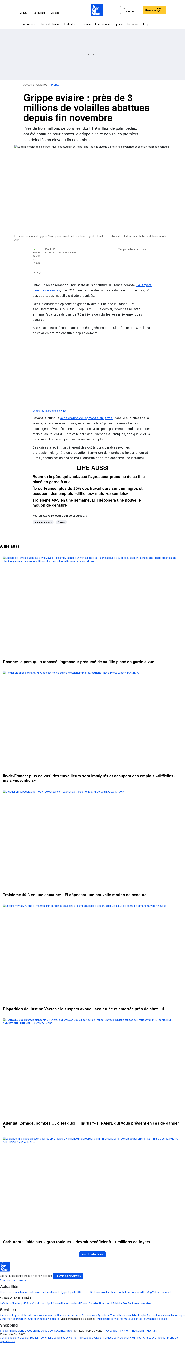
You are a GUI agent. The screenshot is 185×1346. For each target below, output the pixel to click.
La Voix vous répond (41, 1315)
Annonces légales (156, 1318)
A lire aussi (10, 546)
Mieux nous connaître (109, 1318)
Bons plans (17, 1330)
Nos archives (89, 1315)
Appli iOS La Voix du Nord (32, 1303)
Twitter (124, 1330)
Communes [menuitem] (28, 24)
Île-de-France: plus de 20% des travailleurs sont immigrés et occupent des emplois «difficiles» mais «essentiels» (88, 491)
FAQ (124, 1318)
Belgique (63, 1292)
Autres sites (144, 1303)
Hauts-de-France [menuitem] (50, 24)
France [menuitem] (87, 24)
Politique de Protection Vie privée (122, 1337)
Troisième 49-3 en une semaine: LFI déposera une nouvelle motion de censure (87, 502)
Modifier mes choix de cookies (78, 1318)
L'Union (84, 1303)
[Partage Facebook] (48, 272)
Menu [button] (23, 13)
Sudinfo (132, 1303)
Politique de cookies (89, 1337)
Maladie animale (43, 522)
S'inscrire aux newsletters (68, 1276)
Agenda (102, 1315)
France (61, 522)
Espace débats (21, 1315)
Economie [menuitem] (133, 24)
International (50, 1292)
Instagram (137, 1330)
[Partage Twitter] (53, 272)
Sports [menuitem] (119, 24)
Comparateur (65, 1330)
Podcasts (166, 1292)
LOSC (80, 1292)
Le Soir (123, 1303)
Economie (100, 1292)
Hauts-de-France (10, 1292)
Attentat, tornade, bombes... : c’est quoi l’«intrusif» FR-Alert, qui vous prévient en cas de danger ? (91, 1125)
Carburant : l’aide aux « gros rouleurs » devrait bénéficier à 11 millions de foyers (76, 1241)
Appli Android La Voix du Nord (63, 1303)
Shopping (5, 1330)
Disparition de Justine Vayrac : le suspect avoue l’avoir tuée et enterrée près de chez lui (83, 1009)
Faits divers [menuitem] (71, 24)
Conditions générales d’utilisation (19, 1337)
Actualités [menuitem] (41, 84)
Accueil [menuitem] (27, 84)
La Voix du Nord (9, 1303)
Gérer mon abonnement (14, 1318)
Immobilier (132, 1315)
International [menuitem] (102, 24)
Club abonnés (36, 1318)
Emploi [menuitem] (147, 24)
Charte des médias (154, 1337)
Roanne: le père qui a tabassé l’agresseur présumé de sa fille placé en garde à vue (89, 479)
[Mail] (67, 272)
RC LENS (89, 1292)
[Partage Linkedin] (58, 272)
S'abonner (153, 10)
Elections (111, 1292)
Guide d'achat (49, 1330)
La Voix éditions (116, 1315)
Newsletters (51, 1318)
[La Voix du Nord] (97, 10)
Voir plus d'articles (92, 1254)
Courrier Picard (97, 1303)
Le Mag (147, 1292)
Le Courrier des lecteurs (67, 1315)
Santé (121, 1292)
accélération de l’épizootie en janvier (86, 418)
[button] (162, 24)
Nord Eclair (113, 1303)
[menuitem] (39, 10)
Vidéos (156, 1292)
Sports (72, 1292)
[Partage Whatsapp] (63, 272)
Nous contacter (137, 1318)
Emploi (142, 1315)
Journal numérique (174, 1315)
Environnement (134, 1292)
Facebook (111, 1330)
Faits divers (35, 1292)
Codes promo (32, 1330)
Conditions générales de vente (58, 1337)
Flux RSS (151, 1330)
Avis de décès (155, 1315)
